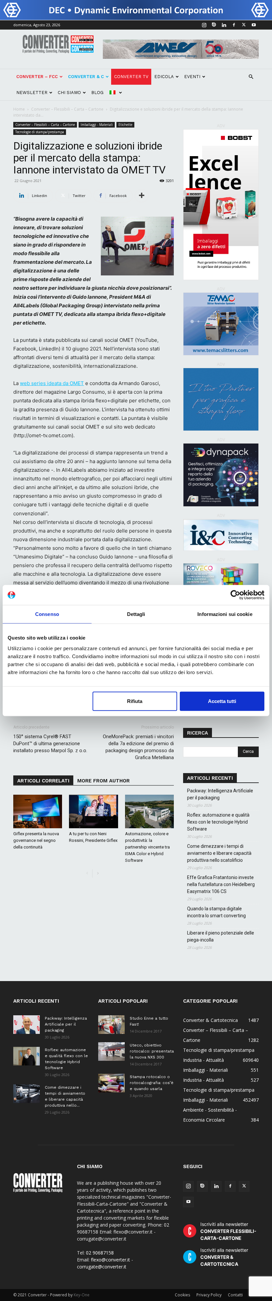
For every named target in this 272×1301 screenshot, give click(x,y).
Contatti (235, 1295)
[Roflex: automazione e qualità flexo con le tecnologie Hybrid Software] (26, 1056)
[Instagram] (204, 25)
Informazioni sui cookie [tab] (224, 614)
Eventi (192, 76)
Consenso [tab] (47, 614)
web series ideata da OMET (52, 383)
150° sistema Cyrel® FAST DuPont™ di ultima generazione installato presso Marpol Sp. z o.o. (50, 743)
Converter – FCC (37, 76)
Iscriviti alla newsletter (228, 1231)
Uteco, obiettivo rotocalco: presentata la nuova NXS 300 (152, 1051)
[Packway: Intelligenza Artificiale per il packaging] (26, 1024)
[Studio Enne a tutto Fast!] (111, 1024)
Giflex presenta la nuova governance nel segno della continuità (36, 840)
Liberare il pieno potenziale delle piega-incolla (220, 936)
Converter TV (131, 76)
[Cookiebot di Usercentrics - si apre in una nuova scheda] (235, 595)
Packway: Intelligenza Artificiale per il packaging (220, 794)
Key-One (82, 1295)
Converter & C (86, 76)
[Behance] (214, 25)
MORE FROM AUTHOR (103, 781)
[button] (251, 77)
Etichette (125, 124)
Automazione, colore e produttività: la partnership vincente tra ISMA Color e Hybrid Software (147, 847)
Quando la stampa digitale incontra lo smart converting (216, 912)
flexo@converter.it (110, 1259)
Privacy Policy (209, 1295)
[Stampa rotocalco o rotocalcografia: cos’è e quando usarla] (111, 1083)
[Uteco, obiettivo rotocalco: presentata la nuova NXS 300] (111, 1051)
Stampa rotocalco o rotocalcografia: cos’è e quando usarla (151, 1082)
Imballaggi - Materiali (97, 124)
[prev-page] (87, 873)
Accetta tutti (222, 701)
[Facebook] (234, 25)
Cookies (182, 1295)
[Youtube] (254, 25)
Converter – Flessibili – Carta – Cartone (67, 109)
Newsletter (31, 92)
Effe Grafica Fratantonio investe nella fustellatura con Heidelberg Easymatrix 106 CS (221, 884)
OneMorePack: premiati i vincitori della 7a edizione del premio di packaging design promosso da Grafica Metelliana (138, 747)
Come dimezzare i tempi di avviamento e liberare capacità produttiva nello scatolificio (219, 853)
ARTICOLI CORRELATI (43, 781)
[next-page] (98, 873)
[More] (142, 195)
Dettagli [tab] (136, 614)
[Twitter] (244, 25)
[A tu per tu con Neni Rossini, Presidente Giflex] (93, 811)
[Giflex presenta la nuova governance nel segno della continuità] (37, 811)
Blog (97, 92)
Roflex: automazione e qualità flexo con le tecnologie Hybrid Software (218, 822)
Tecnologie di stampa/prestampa (39, 132)
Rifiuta (134, 701)
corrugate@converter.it (101, 1266)
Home (19, 109)
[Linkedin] (224, 25)
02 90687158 (100, 1253)
